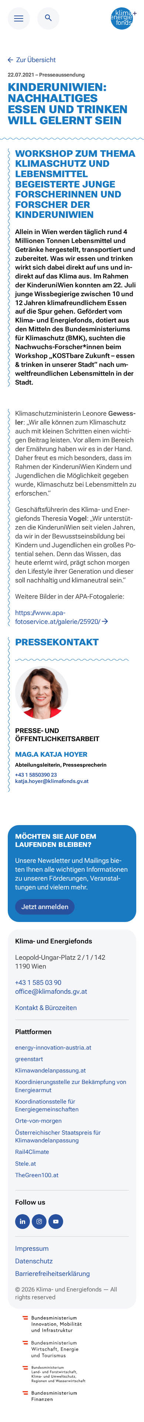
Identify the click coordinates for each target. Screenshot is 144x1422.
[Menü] (19, 18)
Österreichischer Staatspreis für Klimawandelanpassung (58, 1136)
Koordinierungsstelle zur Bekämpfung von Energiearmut (70, 1085)
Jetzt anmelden (44, 907)
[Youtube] (55, 1221)
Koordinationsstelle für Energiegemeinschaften (47, 1105)
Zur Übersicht (35, 60)
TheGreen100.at (36, 1175)
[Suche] (48, 18)
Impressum (32, 1248)
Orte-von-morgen (38, 1120)
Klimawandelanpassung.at (50, 1070)
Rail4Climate (32, 1151)
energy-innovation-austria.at (53, 1047)
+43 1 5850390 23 (36, 775)
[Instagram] (39, 1221)
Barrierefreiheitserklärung (52, 1273)
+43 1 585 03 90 (38, 982)
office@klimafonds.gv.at (51, 991)
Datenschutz (34, 1261)
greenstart (29, 1059)
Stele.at (25, 1163)
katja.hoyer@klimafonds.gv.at (52, 781)
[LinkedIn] (22, 1221)
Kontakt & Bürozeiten (46, 1007)
